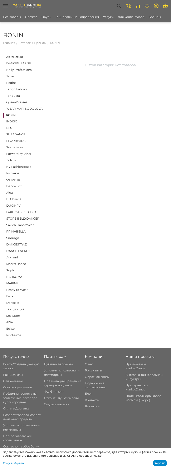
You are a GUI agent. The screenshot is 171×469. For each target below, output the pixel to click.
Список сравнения (17, 387)
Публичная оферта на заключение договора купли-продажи (20, 398)
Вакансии (92, 406)
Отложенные (13, 381)
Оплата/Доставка (16, 408)
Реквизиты (93, 370)
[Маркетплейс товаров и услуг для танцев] (27, 6)
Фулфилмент (54, 391)
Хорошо (159, 463)
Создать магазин (56, 404)
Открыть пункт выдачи (61, 398)
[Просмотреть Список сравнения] (138, 5)
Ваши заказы (13, 375)
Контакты (92, 400)
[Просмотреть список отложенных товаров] (147, 5)
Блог (88, 393)
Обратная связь (97, 377)
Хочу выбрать (13, 463)
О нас (89, 364)
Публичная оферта (58, 364)
